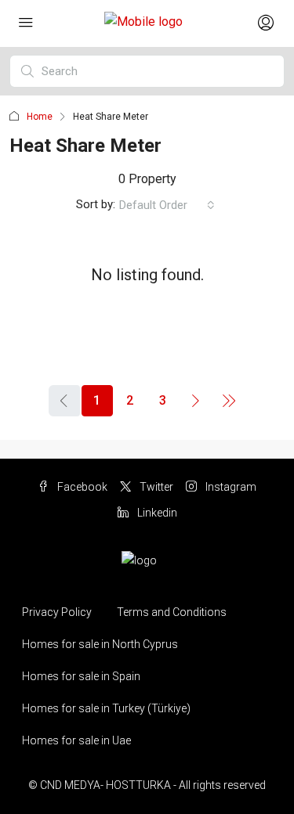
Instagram (229, 487)
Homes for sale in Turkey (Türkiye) (106, 708)
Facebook (81, 487)
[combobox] (167, 205)
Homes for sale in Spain (81, 676)
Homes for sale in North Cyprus (100, 644)
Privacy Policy (57, 612)
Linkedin (156, 512)
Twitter (155, 487)
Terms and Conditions (172, 612)
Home (40, 116)
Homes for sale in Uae (76, 740)
